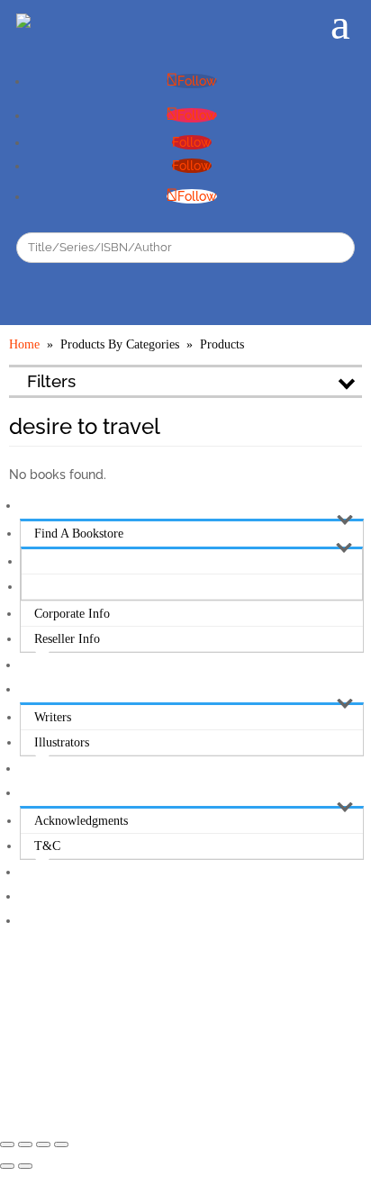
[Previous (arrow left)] (7, 1166)
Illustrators (61, 742)
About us (44, 505)
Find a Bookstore (78, 533)
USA (47, 561)
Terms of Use (55, 896)
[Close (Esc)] (7, 1144)
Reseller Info (67, 639)
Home (24, 344)
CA (43, 586)
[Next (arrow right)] (25, 1166)
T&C (47, 846)
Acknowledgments (81, 821)
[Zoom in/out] (61, 1144)
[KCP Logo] (23, 19)
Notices (39, 793)
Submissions (51, 689)
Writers (52, 717)
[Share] (25, 1144)
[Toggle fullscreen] (43, 1144)
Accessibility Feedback (78, 920)
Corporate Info (72, 613)
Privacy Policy (57, 872)
